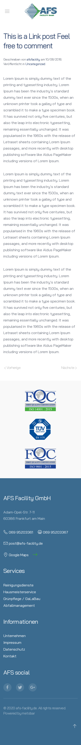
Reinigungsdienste (18, 585)
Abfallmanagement (19, 605)
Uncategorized (35, 64)
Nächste (68, 367)
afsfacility (33, 59)
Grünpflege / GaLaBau (21, 598)
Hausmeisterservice (19, 591)
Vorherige (13, 367)
